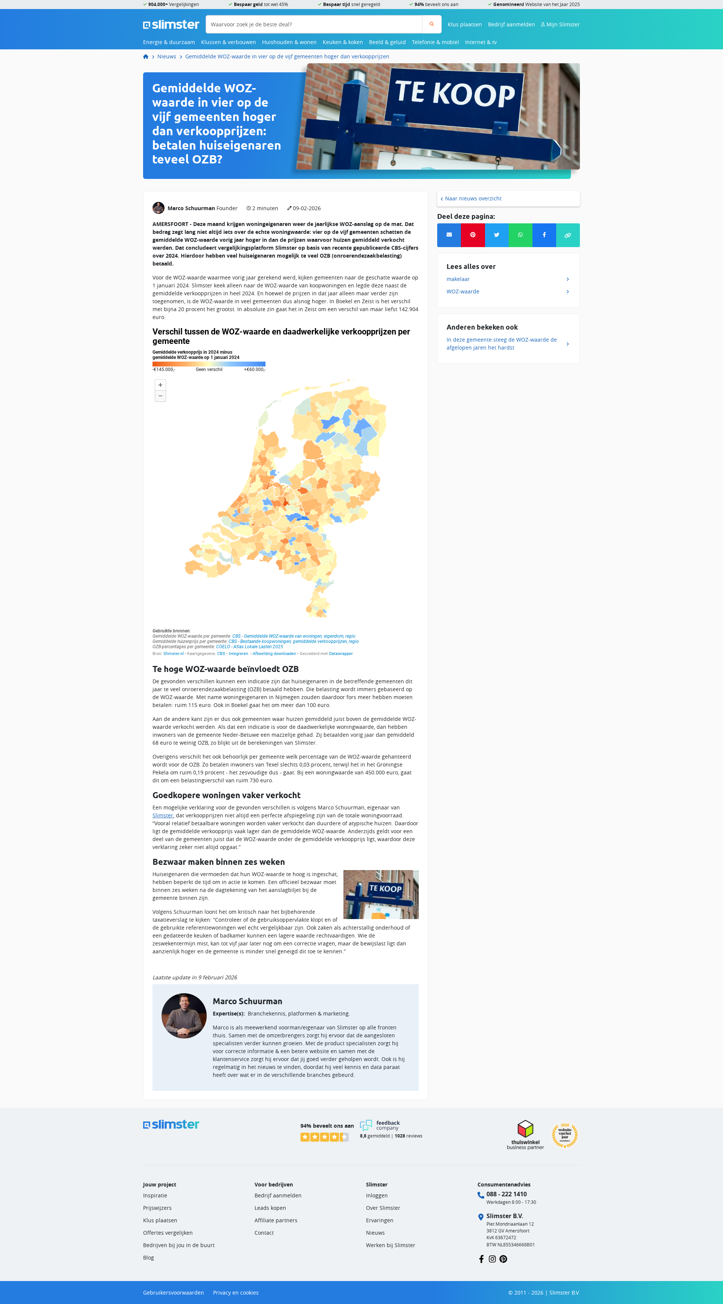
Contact (264, 1232)
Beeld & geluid (387, 42)
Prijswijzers (157, 1207)
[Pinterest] (473, 235)
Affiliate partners (276, 1220)
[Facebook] (544, 235)
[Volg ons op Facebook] (481, 1258)
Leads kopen (270, 1207)
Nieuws (166, 56)
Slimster (163, 815)
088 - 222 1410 (507, 1194)
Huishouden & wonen (289, 42)
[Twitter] (497, 235)
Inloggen (377, 1195)
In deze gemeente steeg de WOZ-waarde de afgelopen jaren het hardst (502, 343)
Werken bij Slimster (390, 1245)
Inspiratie (155, 1195)
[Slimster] (148, 56)
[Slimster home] (171, 23)
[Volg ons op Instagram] (492, 1258)
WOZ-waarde (463, 291)
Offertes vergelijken (168, 1232)
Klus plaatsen (465, 24)
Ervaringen (380, 1220)
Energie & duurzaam (169, 42)
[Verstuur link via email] (449, 235)
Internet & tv (481, 42)
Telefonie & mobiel (435, 42)
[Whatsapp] (520, 235)
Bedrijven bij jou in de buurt (179, 1245)
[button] (568, 235)
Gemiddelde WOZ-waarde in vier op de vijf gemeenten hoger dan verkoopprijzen (287, 56)
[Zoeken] (431, 24)
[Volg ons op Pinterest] (503, 1258)
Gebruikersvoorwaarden (173, 1292)
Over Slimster (383, 1207)
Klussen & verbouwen (228, 42)
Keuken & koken (343, 42)
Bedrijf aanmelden (511, 24)
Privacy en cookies (236, 1292)
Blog (148, 1257)
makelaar (458, 278)
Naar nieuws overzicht (473, 198)
